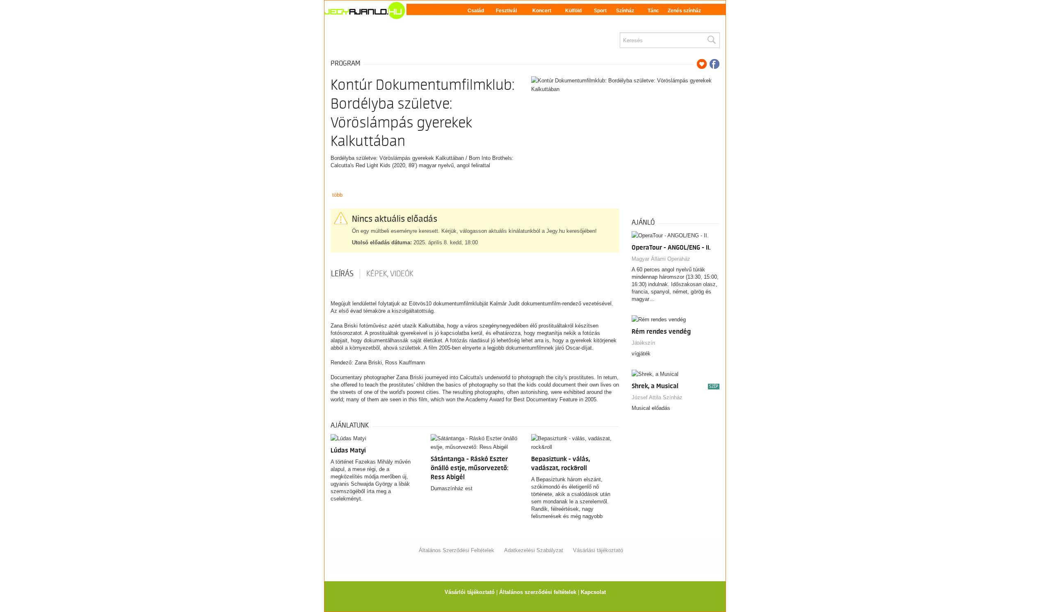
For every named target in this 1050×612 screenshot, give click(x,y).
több (337, 195)
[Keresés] (711, 40)
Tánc (653, 11)
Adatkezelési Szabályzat (533, 550)
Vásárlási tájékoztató (598, 550)
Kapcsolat (593, 592)
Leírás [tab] (342, 273)
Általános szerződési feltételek (537, 592)
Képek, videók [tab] (389, 273)
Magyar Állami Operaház (661, 259)
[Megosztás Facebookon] (714, 64)
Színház (625, 11)
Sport (600, 11)
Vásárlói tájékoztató (470, 592)
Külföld (573, 11)
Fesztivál (506, 11)
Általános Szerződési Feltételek (456, 550)
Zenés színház (684, 11)
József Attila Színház (657, 397)
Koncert (541, 11)
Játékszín (643, 343)
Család (476, 11)
